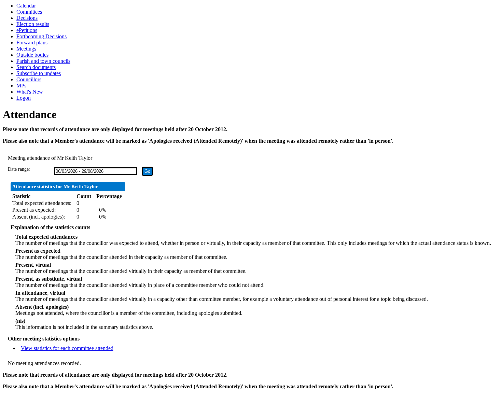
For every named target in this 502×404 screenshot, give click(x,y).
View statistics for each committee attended (67, 348)
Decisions (27, 18)
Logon (23, 98)
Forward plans (31, 42)
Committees (29, 12)
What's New (29, 92)
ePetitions (26, 30)
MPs (21, 85)
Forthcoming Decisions (41, 36)
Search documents (36, 67)
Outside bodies (32, 55)
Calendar (26, 6)
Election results (32, 24)
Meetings (26, 49)
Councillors (28, 79)
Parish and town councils (43, 61)
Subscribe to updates (38, 73)
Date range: (19, 169)
